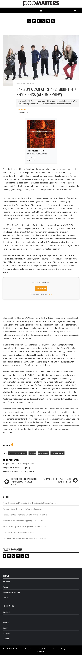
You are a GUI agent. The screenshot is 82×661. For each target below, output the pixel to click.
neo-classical (43, 453)
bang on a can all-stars (17, 453)
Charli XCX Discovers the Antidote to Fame (18, 532)
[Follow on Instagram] (43, 21)
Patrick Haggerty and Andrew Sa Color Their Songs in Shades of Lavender (30, 503)
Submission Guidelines (11, 592)
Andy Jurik (22, 109)
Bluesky (6, 623)
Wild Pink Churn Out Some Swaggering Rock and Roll (23, 521)
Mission (5, 587)
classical (32, 453)
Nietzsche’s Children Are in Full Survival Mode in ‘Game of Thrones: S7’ (24, 482)
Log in (50, 294)
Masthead (6, 582)
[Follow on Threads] (48, 21)
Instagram (6, 633)
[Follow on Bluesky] (34, 21)
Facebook (6, 612)
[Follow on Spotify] (53, 21)
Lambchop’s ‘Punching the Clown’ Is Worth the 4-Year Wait (25, 515)
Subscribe (41, 288)
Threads (6, 639)
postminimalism (57, 453)
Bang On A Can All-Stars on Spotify (16, 467)
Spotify (5, 628)
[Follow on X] (29, 21)
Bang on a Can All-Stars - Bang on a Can (18, 464)
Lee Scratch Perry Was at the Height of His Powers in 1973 (24, 526)
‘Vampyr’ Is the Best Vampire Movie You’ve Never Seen (57, 480)
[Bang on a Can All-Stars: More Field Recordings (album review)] (41, 60)
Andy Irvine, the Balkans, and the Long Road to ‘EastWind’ (24, 538)
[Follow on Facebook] (39, 21)
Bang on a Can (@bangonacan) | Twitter (18, 471)
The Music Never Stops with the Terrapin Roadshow (22, 509)
